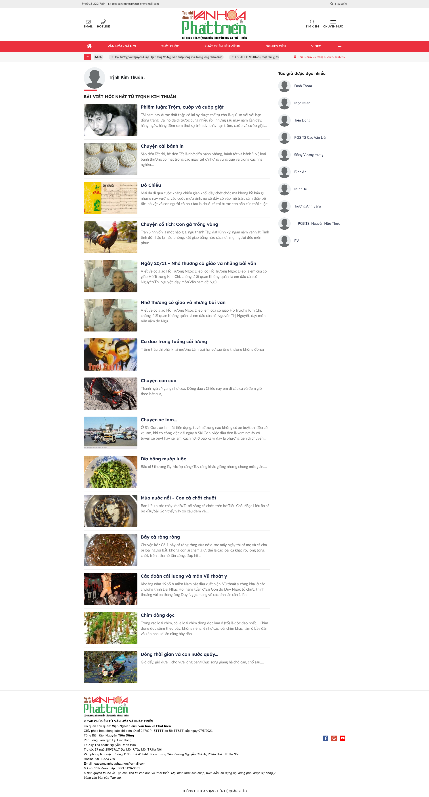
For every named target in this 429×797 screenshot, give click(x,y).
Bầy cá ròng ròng (160, 537)
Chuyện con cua (159, 380)
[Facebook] (325, 738)
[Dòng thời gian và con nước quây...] (110, 667)
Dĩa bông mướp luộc (163, 458)
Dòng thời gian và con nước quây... (179, 654)
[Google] (334, 738)
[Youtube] (342, 738)
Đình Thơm (303, 86)
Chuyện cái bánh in (162, 146)
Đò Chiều (151, 185)
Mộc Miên (302, 103)
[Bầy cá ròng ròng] (110, 550)
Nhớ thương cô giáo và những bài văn (183, 302)
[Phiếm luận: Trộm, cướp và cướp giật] (110, 120)
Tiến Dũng (302, 120)
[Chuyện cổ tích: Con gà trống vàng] (110, 237)
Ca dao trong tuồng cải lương (174, 341)
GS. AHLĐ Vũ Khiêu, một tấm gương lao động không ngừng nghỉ (263, 57)
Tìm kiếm (312, 26)
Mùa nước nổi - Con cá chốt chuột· (180, 498)
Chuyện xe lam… (159, 419)
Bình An (300, 172)
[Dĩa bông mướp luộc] (110, 472)
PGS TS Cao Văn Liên (310, 137)
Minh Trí (300, 189)
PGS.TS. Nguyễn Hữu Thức (317, 223)
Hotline (103, 26)
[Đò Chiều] (110, 198)
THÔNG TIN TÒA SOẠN (198, 791)
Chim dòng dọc (158, 615)
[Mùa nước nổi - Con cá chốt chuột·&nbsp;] (110, 511)
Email (88, 26)
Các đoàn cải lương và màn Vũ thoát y (184, 576)
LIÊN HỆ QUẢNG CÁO (232, 791)
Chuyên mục (333, 26)
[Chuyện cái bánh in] (110, 159)
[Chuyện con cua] (110, 394)
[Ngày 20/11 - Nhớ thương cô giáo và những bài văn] (110, 276)
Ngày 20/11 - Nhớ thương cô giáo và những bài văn (198, 263)
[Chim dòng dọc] (110, 628)
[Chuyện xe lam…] (110, 433)
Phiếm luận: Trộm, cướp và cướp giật (182, 107)
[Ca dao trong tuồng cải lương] (110, 354)
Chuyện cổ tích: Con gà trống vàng (179, 224)
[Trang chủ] (89, 46)
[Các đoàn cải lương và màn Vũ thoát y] (110, 589)
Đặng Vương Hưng (308, 155)
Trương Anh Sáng (307, 206)
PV (296, 241)
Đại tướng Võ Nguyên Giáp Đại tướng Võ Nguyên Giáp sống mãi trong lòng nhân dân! (156, 57)
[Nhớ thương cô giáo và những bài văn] (110, 315)
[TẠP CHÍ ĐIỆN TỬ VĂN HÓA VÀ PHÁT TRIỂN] (214, 24)
